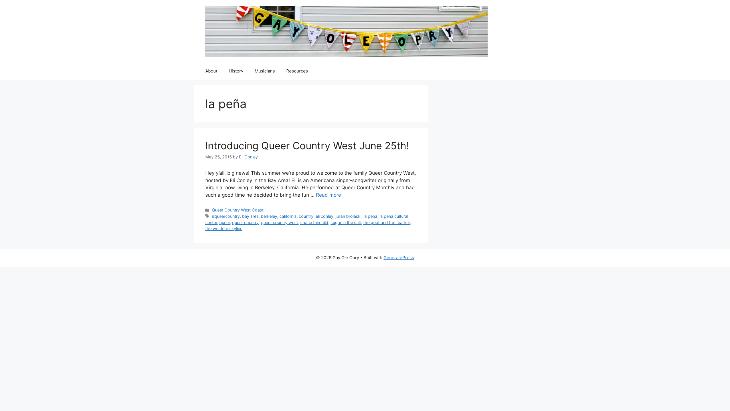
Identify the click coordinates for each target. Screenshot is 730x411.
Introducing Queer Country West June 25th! (307, 146)
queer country (245, 222)
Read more (328, 195)
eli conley (324, 216)
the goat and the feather (386, 222)
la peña (370, 216)
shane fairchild (314, 222)
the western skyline (223, 228)
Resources (297, 71)
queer (224, 222)
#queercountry (226, 216)
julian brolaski (348, 216)
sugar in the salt (345, 222)
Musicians (265, 71)
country (306, 216)
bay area (250, 216)
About (211, 71)
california (288, 216)
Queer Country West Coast (237, 209)
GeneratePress (399, 257)
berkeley (269, 216)
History (236, 71)
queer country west (279, 222)
